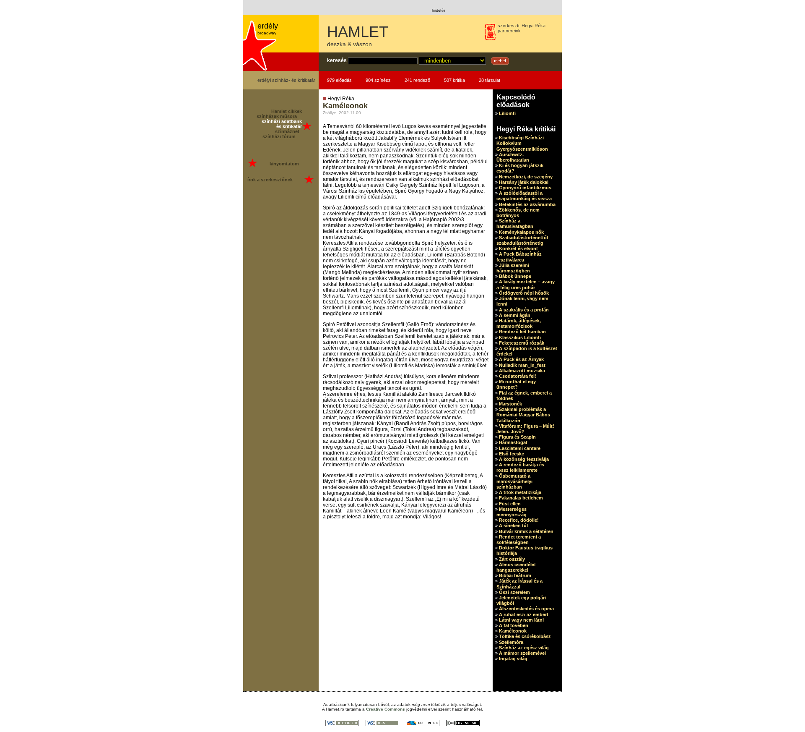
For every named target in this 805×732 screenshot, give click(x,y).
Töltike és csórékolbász (525, 636)
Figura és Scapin (517, 436)
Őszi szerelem (514, 592)
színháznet (287, 131)
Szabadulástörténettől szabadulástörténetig (522, 240)
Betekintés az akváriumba (527, 204)
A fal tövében (513, 625)
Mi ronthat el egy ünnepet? (516, 384)
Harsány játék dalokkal (523, 182)
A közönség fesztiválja (524, 459)
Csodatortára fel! (517, 376)
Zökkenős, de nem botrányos (518, 212)
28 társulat (489, 80)
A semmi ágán (514, 315)
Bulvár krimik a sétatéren (526, 531)
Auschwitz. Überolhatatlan (512, 157)
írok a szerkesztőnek (270, 179)
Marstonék (510, 403)
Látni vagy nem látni (521, 619)
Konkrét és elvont (518, 248)
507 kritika (454, 80)
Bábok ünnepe (515, 276)
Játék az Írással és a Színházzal (519, 583)
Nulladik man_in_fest (522, 365)
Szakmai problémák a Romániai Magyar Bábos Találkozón (523, 415)
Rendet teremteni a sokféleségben (518, 539)
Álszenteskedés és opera (526, 608)
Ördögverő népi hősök (524, 292)
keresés (337, 60)
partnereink (509, 30)
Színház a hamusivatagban (514, 223)
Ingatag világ (513, 658)
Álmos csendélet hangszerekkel (516, 567)
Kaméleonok (513, 630)
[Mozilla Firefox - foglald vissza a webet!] (422, 723)
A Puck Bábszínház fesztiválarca (519, 256)
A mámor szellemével (522, 653)
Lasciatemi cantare (519, 448)
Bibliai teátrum (515, 575)
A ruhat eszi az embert (523, 614)
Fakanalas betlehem (521, 497)
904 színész (378, 80)
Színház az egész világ (524, 647)
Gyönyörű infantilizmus (525, 187)
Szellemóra (511, 642)
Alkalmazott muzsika (522, 370)
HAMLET (357, 31)
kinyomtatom (284, 163)
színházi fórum (279, 136)
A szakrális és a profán (524, 309)
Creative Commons (385, 709)
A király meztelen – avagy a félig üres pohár (525, 284)
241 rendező (417, 80)
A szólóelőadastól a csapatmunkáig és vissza (524, 196)
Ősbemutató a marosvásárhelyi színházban (514, 481)
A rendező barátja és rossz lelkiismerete (520, 467)
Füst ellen (510, 503)
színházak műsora (277, 116)
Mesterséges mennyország (511, 512)
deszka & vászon (349, 44)
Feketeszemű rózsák (521, 342)
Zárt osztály (512, 559)
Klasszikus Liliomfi (520, 337)
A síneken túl (513, 525)
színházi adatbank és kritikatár (282, 124)
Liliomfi (507, 113)
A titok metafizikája (520, 492)
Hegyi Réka (533, 25)
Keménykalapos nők (521, 232)
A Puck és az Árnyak (521, 359)
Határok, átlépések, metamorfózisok (518, 323)
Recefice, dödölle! (519, 520)
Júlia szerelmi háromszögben (513, 268)
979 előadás (339, 80)
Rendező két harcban (522, 331)
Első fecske (511, 453)
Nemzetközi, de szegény (526, 176)
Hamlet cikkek (286, 111)
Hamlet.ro (335, 709)
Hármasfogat (513, 442)
